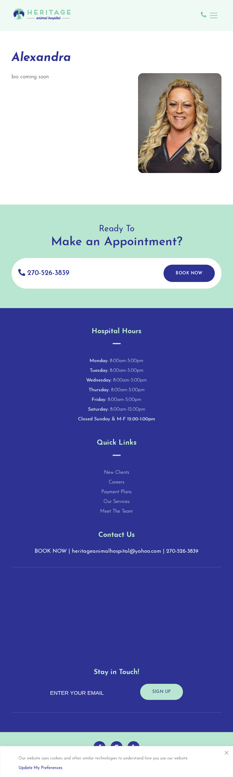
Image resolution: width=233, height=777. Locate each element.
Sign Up (161, 692)
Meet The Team (116, 511)
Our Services (116, 501)
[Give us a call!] (203, 16)
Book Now (189, 273)
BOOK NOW (51, 551)
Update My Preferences (40, 768)
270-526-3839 (47, 273)
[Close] (226, 751)
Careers (116, 482)
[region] (116, 761)
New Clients (116, 472)
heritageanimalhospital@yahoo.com (116, 551)
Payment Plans (116, 492)
